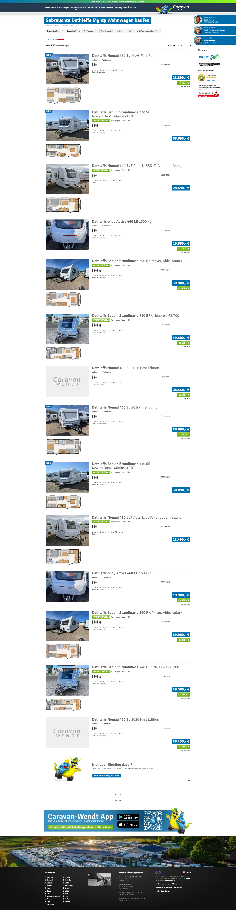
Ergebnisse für (51, 39)
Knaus (49, 891)
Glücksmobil (69, 885)
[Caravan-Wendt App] (118, 835)
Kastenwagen (63, 7)
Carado (67, 877)
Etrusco (49, 883)
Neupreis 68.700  (136, 315)
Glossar (175, 884)
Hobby (49, 888)
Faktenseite (178, 888)
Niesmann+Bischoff (53, 896)
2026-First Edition (125, 55)
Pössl (66, 896)
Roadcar (50, 899)
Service (109, 7)
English (188, 872)
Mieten (102, 7)
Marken (86, 7)
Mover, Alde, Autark (137, 261)
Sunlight (68, 899)
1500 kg (121, 221)
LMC (48, 894)
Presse (169, 884)
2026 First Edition (125, 368)
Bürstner (50, 877)
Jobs (163, 884)
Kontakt (158, 884)
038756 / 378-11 (210, 43)
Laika (67, 891)
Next (66, 894)
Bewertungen (211, 80)
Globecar (50, 885)
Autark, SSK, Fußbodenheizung (137, 165)
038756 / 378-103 (211, 22)
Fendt (67, 883)
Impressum (159, 888)
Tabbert (67, 902)
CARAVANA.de (170, 880)
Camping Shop (120, 7)
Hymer (67, 888)
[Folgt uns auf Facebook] (160, 873)
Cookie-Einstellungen (162, 891)
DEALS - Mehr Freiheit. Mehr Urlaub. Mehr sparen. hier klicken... (117, 2)
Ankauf (94, 7)
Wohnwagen (76, 7)
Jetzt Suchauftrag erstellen (106, 775)
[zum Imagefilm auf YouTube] (99, 887)
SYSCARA (187, 878)
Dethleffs (68, 880)
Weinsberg (50, 904)
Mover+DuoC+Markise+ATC (121, 114)
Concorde (50, 880)
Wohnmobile (50, 7)
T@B (48, 902)
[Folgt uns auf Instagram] (156, 873)
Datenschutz (168, 888)
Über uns (132, 7)
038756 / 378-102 (211, 32)
